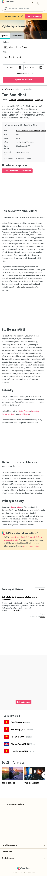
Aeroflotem (24, 414)
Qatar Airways (24, 411)
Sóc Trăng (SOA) (18, 729)
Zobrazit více (15, 610)
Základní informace (25, 99)
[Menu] (44, 3)
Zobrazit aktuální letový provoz (17, 170)
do (25, 62)
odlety (19, 507)
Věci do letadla (31, 782)
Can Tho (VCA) (18, 722)
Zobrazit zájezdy (33, 16)
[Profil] (39, 3)
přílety (12, 507)
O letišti (12, 99)
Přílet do (6, 52)
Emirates (35, 411)
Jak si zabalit (8, 782)
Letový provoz (40, 99)
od (4, 62)
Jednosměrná (17, 35)
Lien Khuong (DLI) (19, 751)
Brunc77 (42, 617)
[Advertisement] (23, 191)
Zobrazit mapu (23, 702)
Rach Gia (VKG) (18, 736)
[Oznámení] (32, 3)
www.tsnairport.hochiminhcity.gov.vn (31, 130)
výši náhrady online (31, 546)
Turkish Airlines (8, 414)
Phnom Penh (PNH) (20, 744)
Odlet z (6, 42)
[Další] (44, 775)
